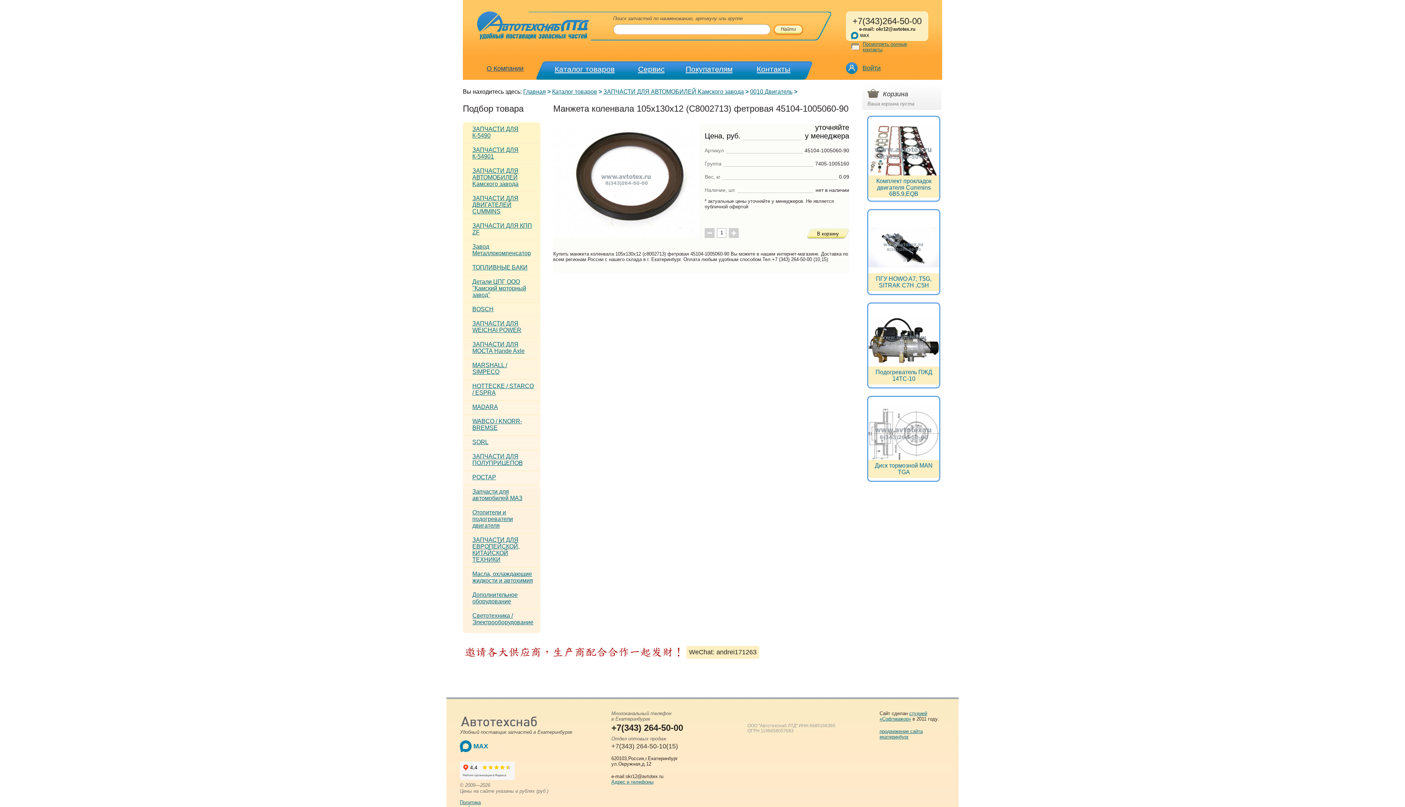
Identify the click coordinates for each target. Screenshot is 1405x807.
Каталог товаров (585, 69)
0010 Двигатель (771, 92)
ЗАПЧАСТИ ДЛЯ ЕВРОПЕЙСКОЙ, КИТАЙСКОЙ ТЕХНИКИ (496, 550)
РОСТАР (484, 477)
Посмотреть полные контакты (885, 46)
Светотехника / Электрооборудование (502, 619)
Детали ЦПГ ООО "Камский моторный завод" (499, 288)
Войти (871, 68)
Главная (534, 92)
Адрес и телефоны (632, 782)
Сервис (651, 69)
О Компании (505, 68)
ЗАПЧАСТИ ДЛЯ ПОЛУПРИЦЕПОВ (497, 459)
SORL (480, 442)
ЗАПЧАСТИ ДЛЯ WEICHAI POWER (496, 326)
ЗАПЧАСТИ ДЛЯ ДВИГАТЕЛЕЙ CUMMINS (495, 205)
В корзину (828, 234)
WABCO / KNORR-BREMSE (497, 424)
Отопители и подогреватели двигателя (492, 519)
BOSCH (483, 309)
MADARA (485, 407)
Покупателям (709, 69)
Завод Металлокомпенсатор (501, 249)
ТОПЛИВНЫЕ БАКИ (500, 267)
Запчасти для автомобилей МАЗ (497, 494)
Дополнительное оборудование (495, 598)
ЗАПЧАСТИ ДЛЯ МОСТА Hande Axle (498, 347)
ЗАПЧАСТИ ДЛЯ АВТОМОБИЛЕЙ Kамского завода (673, 92)
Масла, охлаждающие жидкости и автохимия (502, 577)
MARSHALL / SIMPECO (489, 368)
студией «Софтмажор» (903, 716)
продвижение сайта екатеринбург (901, 734)
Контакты (773, 69)
